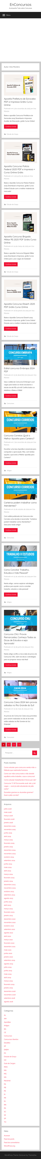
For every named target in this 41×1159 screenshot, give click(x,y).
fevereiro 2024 (9, 878)
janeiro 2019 (8, 988)
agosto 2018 (8, 1002)
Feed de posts (9, 1139)
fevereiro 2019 (9, 984)
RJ (5, 1101)
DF (5, 1046)
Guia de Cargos (9, 1063)
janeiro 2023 (8, 915)
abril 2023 (7, 905)
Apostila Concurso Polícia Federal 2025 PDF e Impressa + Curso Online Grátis (19, 169)
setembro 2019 (9, 960)
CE (5, 1032)
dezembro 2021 (9, 947)
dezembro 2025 (10, 826)
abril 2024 (7, 871)
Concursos (10, 403)
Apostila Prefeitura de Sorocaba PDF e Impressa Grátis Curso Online (20, 101)
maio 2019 (7, 974)
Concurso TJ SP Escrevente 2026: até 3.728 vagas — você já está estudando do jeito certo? (19, 786)
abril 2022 (7, 936)
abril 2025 (7, 836)
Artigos (9, 470)
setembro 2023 (9, 895)
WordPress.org (9, 1146)
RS (5, 1108)
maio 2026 (8, 812)
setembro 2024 (9, 860)
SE (5, 1115)
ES (5, 1053)
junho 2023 (8, 902)
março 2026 (8, 816)
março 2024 (8, 874)
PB (5, 1088)
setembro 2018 (9, 998)
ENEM (6, 1050)
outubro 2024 (9, 857)
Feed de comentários (12, 1142)
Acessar (7, 1136)
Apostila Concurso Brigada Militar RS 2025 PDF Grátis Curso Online (20, 239)
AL (5, 1015)
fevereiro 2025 (9, 843)
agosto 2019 (8, 964)
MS (5, 1077)
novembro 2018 (10, 995)
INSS (6, 1067)
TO (5, 1122)
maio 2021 (7, 950)
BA (5, 1029)
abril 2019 (7, 977)
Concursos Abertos (11, 1039)
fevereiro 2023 (9, 912)
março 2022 (8, 940)
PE (5, 1091)
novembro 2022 (10, 922)
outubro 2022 (9, 926)
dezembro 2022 (9, 919)
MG (5, 1074)
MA (5, 1070)
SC (5, 1112)
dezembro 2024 (10, 850)
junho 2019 (8, 971)
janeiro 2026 (8, 823)
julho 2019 (7, 967)
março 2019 (8, 981)
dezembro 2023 (10, 885)
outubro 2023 (9, 891)
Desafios (7, 1043)
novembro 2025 (10, 829)
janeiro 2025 (8, 847)
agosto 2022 (8, 933)
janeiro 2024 (8, 881)
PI (4, 1094)
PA (5, 1084)
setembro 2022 (9, 929)
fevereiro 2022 (9, 943)
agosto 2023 (8, 898)
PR (5, 1098)
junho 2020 (8, 953)
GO (5, 1060)
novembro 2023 (10, 888)
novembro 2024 (10, 854)
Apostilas (7, 1022)
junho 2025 (8, 833)
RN (5, 1105)
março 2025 (8, 840)
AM (5, 1019)
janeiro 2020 (8, 957)
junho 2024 (8, 864)
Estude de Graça (12, 134)
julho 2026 (8, 809)
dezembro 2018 (9, 991)
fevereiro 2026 (9, 819)
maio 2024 (8, 867)
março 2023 (8, 909)
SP (5, 1118)
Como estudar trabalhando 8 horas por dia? (20, 780)
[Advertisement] (20, 40)
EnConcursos (20, 4)
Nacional (7, 1081)
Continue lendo (10, 126)
